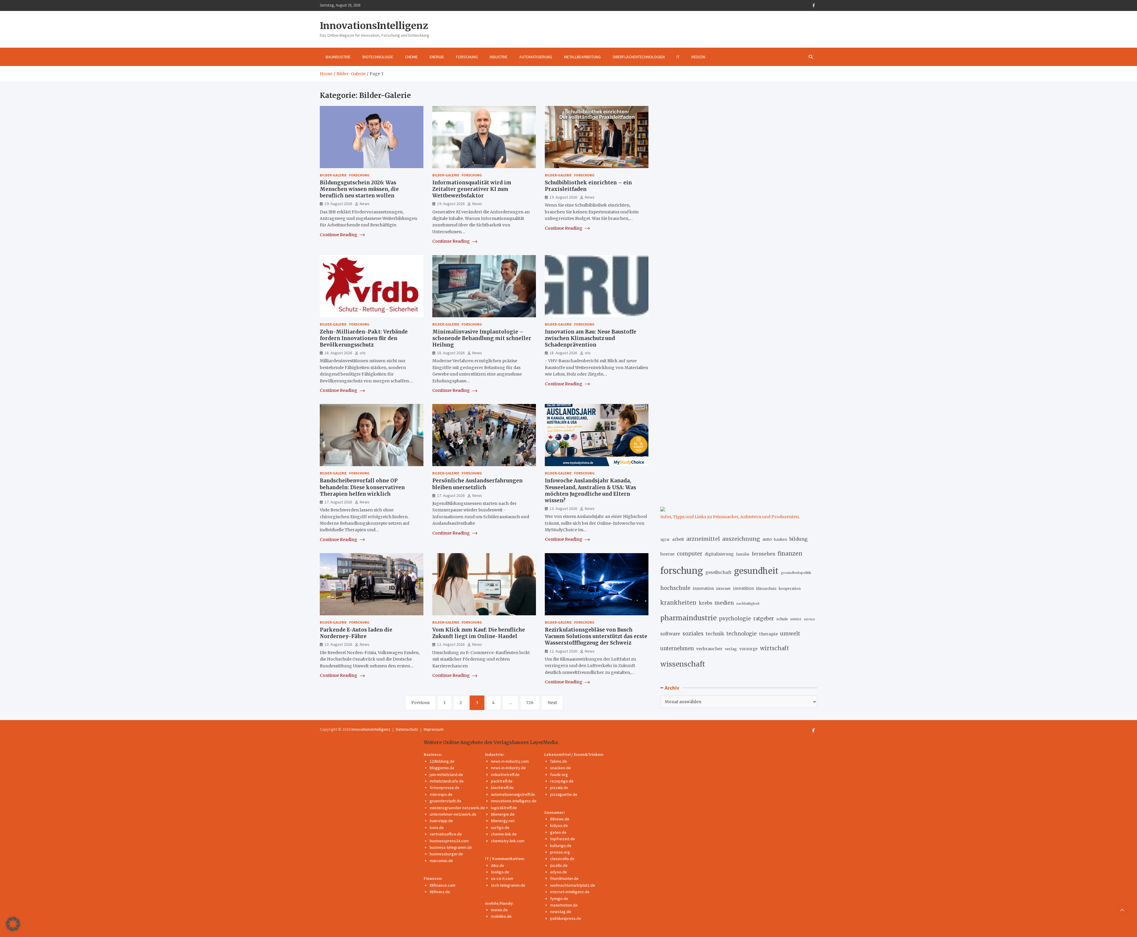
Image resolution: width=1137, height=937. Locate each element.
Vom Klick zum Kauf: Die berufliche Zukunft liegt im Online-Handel (478, 633)
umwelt (790, 633)
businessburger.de (446, 853)
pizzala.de (559, 787)
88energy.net (503, 820)
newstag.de (560, 911)
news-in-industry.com (510, 761)
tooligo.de (500, 872)
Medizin (698, 56)
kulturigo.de (560, 845)
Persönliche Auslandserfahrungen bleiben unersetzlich (477, 483)
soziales (693, 633)
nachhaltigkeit (747, 603)
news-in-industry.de (508, 767)
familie (742, 554)
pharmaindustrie (688, 618)
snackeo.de (560, 767)
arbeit (678, 539)
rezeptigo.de (562, 781)
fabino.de (558, 761)
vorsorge (748, 648)
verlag (731, 648)
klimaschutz (766, 589)
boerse (667, 554)
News (365, 203)
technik (715, 634)
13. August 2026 (563, 508)
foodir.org (559, 774)
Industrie (499, 56)
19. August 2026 (338, 203)
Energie (437, 56)
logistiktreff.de (504, 807)
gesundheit (756, 571)
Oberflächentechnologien (639, 56)
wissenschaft (682, 664)
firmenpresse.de (445, 787)
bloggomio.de (442, 767)
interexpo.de (441, 794)
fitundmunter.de (564, 878)
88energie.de (503, 814)
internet (723, 588)
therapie (768, 634)
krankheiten (678, 602)
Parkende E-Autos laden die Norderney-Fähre (356, 633)
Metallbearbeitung (582, 56)
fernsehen (763, 554)
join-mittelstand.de (446, 774)
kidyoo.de (559, 825)
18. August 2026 (338, 352)
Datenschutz (407, 729)
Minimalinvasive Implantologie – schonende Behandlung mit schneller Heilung (481, 338)
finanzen (790, 553)
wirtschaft (774, 648)
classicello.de (562, 858)
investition (743, 588)
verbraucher (709, 648)
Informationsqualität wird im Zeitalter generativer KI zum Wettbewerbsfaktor (471, 189)
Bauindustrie (338, 56)
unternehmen (677, 648)
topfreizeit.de (562, 838)
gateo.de (558, 832)
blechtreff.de (502, 787)
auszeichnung (741, 538)
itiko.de (497, 865)
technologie (742, 634)
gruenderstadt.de (445, 801)
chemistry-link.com (507, 840)
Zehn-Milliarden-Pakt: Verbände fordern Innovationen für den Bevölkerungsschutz (364, 338)
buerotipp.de (441, 820)
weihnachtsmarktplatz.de (572, 885)
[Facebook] (813, 5)
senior (796, 619)
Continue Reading (339, 234)
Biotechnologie (377, 56)
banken (780, 539)
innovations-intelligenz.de (514, 801)
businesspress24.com (449, 840)
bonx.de (437, 827)
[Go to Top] (1122, 910)
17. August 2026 (338, 502)
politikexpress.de (565, 918)
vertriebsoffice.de (446, 834)
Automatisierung (535, 56)
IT (678, 56)
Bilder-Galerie (333, 175)
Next (552, 702)
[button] (13, 924)
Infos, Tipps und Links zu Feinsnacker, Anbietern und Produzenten (729, 516)
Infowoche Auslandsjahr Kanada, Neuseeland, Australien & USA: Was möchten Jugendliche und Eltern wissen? (590, 490)
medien (724, 603)
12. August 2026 (451, 644)
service (809, 619)
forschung (681, 570)
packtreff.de (502, 781)
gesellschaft (718, 572)
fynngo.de (559, 898)
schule (782, 619)
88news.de (559, 819)
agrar (665, 539)
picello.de (559, 865)
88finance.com (442, 885)
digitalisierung (719, 554)
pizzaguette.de (563, 794)
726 (530, 702)
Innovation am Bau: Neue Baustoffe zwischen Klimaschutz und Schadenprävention (590, 338)
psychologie (735, 618)
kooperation (790, 588)
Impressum (434, 729)
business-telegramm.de (451, 847)
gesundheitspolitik (796, 573)
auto (767, 539)
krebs (705, 603)
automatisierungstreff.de (513, 794)
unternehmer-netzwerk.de (453, 814)
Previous (420, 702)
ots (363, 352)
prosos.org (560, 852)
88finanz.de (440, 891)
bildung (798, 539)
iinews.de (499, 909)
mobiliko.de (501, 916)
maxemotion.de (564, 905)
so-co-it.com (502, 878)
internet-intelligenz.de (570, 891)
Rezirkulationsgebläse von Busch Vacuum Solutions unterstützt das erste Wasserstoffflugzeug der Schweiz (596, 636)
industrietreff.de (505, 774)
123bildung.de (442, 761)
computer (689, 553)
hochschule (675, 588)
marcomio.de (441, 860)
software (670, 634)
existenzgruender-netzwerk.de (457, 807)
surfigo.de (500, 827)
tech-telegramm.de (508, 885)
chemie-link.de (504, 834)
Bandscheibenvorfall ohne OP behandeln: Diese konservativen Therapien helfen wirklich (362, 487)
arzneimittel (703, 538)
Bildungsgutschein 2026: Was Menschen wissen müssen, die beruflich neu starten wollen (359, 189)
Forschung (467, 56)
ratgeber (763, 619)
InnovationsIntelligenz (374, 26)
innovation (703, 588)
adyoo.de (558, 872)
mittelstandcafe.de (447, 781)
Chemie (411, 56)
